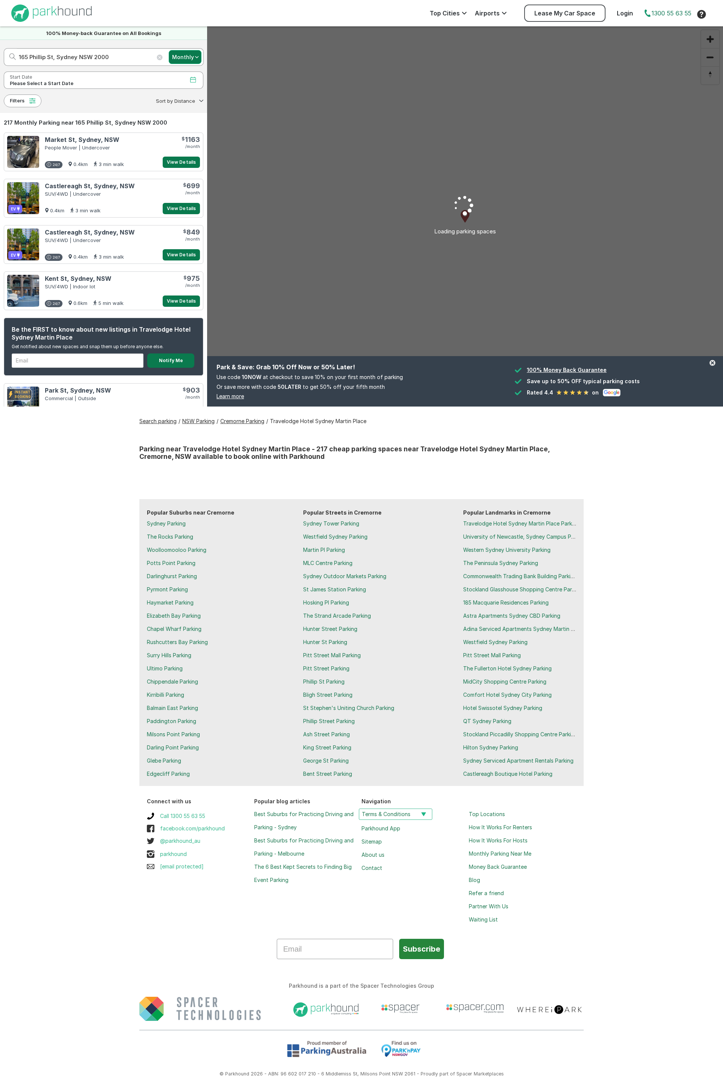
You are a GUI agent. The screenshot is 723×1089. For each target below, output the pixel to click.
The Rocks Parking (170, 536)
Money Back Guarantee (498, 867)
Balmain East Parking (172, 708)
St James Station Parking (334, 589)
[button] (178, 100)
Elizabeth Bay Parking (174, 615)
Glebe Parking (164, 760)
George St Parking (326, 760)
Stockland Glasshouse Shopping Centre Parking (522, 589)
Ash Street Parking (326, 734)
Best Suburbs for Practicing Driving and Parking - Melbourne (304, 847)
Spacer (464, 1074)
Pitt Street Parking (326, 668)
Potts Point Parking (171, 563)
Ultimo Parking (165, 668)
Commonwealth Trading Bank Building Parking (520, 576)
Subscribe (421, 948)
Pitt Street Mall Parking (332, 655)
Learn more (230, 396)
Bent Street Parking (327, 774)
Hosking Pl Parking (326, 602)
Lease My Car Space (564, 13)
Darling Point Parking (173, 747)
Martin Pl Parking (324, 550)
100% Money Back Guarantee (567, 370)
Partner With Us (488, 906)
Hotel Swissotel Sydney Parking (502, 708)
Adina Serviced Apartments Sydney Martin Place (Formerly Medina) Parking (557, 629)
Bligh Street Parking (327, 694)
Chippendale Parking (172, 681)
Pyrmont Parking (167, 589)
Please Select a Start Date (41, 83)
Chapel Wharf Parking (174, 629)
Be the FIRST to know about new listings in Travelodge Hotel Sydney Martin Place (101, 333)
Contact (372, 868)
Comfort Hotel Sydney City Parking (507, 694)
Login (625, 13)
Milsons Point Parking (173, 734)
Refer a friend (486, 893)
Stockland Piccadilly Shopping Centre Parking (520, 734)
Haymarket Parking (170, 602)
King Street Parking (327, 747)
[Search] (10, 57)
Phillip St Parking (324, 681)
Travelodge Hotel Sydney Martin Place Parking (521, 523)
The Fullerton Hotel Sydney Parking (507, 668)
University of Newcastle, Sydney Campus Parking (524, 536)
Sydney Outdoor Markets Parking (344, 576)
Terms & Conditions (386, 814)
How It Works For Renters (500, 827)
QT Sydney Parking (487, 721)
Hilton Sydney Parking (490, 747)
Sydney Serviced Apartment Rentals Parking (518, 760)
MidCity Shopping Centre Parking (504, 681)
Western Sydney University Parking (507, 550)
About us (373, 854)
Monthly (183, 57)
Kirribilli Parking (165, 694)
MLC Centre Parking (327, 563)
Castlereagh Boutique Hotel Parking (507, 774)
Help (701, 14)
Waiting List (483, 919)
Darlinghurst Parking (172, 576)
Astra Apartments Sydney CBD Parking (511, 615)
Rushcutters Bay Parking (177, 642)
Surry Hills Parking (169, 655)
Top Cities (445, 13)
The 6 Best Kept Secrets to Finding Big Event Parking (303, 873)
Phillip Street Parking (329, 721)
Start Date (21, 77)
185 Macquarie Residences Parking (506, 602)
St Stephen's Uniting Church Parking (348, 708)
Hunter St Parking (325, 642)
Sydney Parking (166, 523)
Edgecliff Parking (168, 774)
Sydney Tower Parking (331, 523)
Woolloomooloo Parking (176, 550)
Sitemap (372, 841)
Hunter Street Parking (330, 629)
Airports (487, 13)
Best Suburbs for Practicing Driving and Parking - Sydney (304, 820)
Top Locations (487, 814)
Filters (17, 101)
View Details (181, 162)
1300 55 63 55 (671, 13)
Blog (474, 880)
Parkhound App (381, 828)
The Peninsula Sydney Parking (500, 563)
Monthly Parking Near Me (500, 853)
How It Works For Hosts (498, 840)
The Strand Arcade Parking (337, 615)
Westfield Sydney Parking (335, 536)
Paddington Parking (171, 721)
